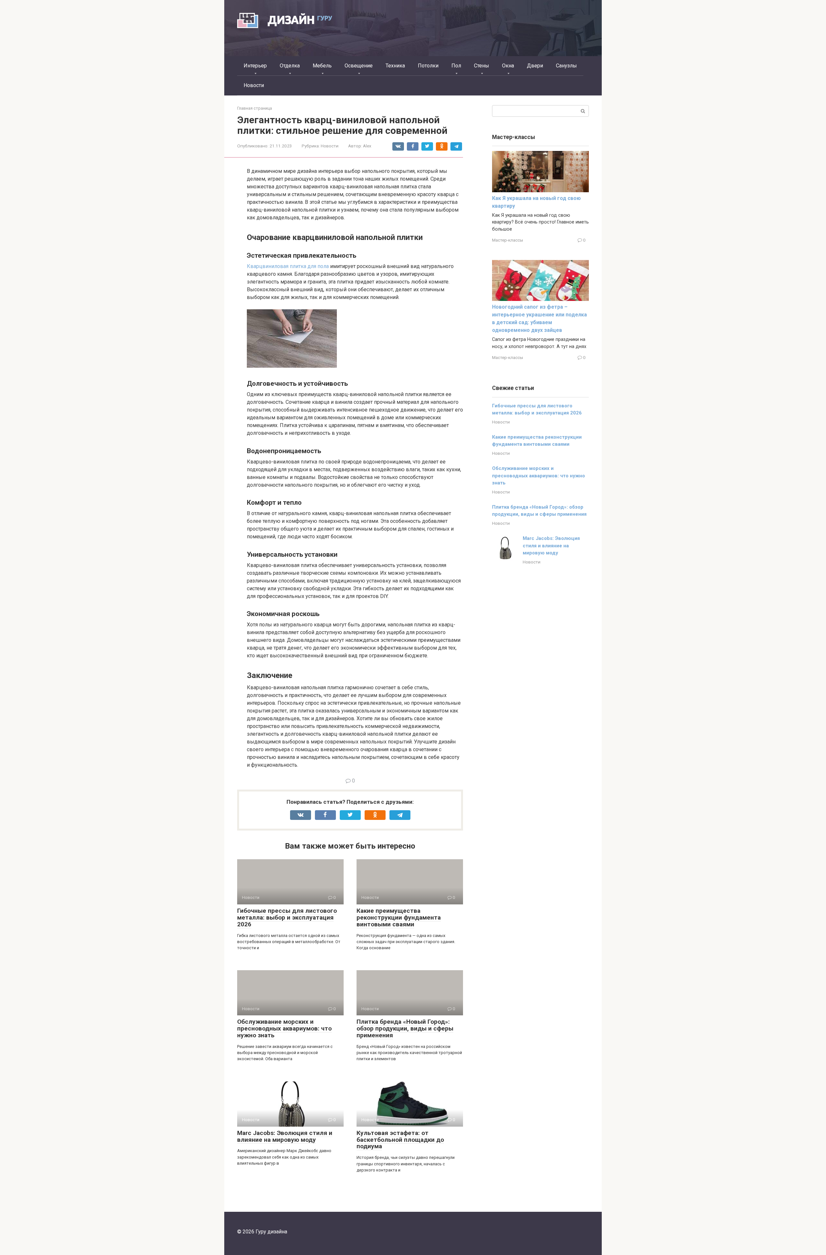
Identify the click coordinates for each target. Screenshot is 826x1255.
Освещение (359, 66)
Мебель (322, 66)
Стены (481, 66)
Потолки (428, 66)
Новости (254, 85)
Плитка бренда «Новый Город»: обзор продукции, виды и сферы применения (405, 1028)
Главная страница (254, 108)
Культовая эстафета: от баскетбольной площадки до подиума (400, 1139)
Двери (535, 66)
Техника (395, 66)
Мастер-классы (507, 240)
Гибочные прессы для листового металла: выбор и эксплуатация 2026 (287, 917)
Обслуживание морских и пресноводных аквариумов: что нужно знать (284, 1028)
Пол (456, 66)
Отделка (290, 66)
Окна (508, 66)
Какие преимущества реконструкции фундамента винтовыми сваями (399, 917)
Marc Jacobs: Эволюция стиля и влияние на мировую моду (284, 1136)
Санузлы (566, 66)
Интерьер (255, 66)
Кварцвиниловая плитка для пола (288, 266)
